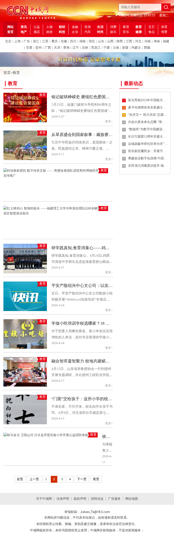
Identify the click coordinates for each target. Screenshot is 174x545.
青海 (66, 47)
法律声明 (62, 498)
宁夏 (107, 47)
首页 (7, 73)
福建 (166, 41)
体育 (164, 27)
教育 (138, 27)
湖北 (92, 41)
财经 (62, 27)
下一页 (82, 479)
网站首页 (10, 29)
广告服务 (114, 498)
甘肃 (29, 47)
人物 (49, 27)
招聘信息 (97, 498)
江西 (129, 41)
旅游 (49, 32)
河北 (138, 41)
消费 (113, 27)
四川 (73, 41)
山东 (101, 41)
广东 (27, 41)
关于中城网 (44, 498)
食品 (151, 32)
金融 (75, 27)
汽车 (88, 32)
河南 (147, 41)
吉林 (85, 47)
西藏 (147, 47)
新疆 (125, 47)
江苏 (45, 41)
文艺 (151, 27)
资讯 (24, 27)
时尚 (100, 32)
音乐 (126, 32)
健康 (138, 32)
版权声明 (80, 498)
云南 (116, 47)
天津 (57, 47)
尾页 (96, 479)
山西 (110, 41)
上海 (17, 41)
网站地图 (131, 498)
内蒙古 (136, 47)
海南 (157, 41)
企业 (75, 32)
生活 (100, 27)
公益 (37, 27)
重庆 (54, 41)
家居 (126, 27)
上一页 (34, 479)
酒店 (37, 32)
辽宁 (75, 47)
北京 (8, 41)
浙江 (36, 41)
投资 (88, 27)
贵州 (38, 47)
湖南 (82, 41)
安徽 (64, 41)
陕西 (119, 41)
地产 (24, 32)
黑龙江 (96, 47)
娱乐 (113, 32)
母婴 (164, 32)
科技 (62, 32)
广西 (48, 47)
